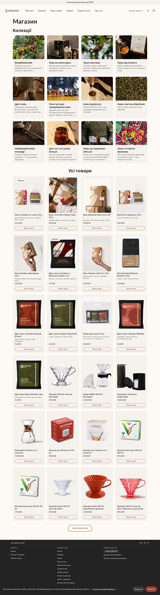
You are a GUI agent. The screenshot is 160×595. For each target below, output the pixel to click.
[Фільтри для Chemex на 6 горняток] (97, 438)
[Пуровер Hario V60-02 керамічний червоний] (97, 494)
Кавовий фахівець (135, 11)
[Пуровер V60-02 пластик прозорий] (63, 382)
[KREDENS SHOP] (18, 543)
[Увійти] (148, 11)
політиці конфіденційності (104, 589)
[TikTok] (147, 543)
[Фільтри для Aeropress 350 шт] (63, 438)
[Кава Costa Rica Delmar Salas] (63, 204)
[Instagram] (141, 543)
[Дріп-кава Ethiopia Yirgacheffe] (63, 324)
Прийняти (151, 589)
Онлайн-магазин (62, 572)
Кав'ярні (42, 11)
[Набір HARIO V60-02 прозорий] (97, 382)
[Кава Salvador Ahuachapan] (29, 263)
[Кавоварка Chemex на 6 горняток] (29, 438)
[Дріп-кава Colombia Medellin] (131, 324)
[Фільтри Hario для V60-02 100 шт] (131, 438)
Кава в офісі (56, 11)
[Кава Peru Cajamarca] (131, 204)
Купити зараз (29, 228)
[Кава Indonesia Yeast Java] (97, 204)
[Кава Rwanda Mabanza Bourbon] (131, 263)
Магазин (29, 11)
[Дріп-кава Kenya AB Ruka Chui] (29, 382)
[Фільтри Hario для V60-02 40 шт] (29, 494)
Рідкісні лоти (84, 11)
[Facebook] (144, 543)
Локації (13, 551)
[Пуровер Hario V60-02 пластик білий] (63, 494)
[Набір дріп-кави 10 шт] (97, 324)
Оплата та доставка (63, 576)
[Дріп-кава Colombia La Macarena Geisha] (63, 263)
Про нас (99, 11)
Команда (60, 554)
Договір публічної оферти (66, 583)
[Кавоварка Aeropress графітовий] (131, 382)
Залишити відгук (16, 558)
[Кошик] (154, 11)
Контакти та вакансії (18, 554)
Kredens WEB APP (111, 551)
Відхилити (139, 589)
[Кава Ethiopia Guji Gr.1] (97, 263)
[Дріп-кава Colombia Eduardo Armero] (29, 324)
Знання (69, 11)
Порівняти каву (62, 569)
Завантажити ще (80, 528)
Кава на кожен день (63, 565)
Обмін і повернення (63, 579)
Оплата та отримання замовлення (115, 558)
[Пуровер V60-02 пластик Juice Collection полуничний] (131, 494)
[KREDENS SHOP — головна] (12, 11)
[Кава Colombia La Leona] (29, 204)
